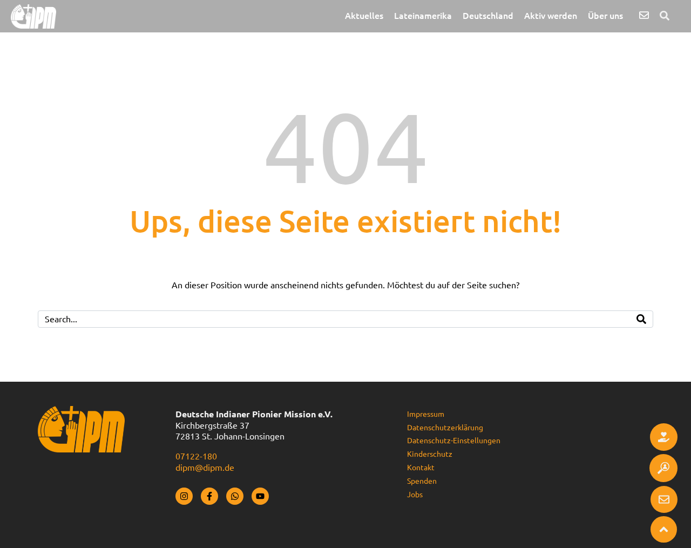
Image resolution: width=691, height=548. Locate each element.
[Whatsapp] (234, 496)
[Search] (641, 319)
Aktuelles (364, 16)
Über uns (605, 16)
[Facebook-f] (209, 496)
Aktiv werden (550, 16)
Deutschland (488, 16)
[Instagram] (184, 496)
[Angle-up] (664, 529)
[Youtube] (260, 496)
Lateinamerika (423, 16)
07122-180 (196, 456)
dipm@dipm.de (204, 467)
